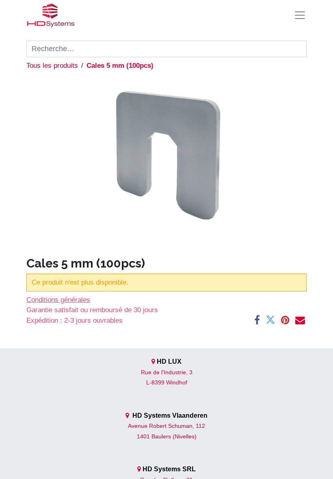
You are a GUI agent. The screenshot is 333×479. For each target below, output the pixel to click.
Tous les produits (52, 65)
